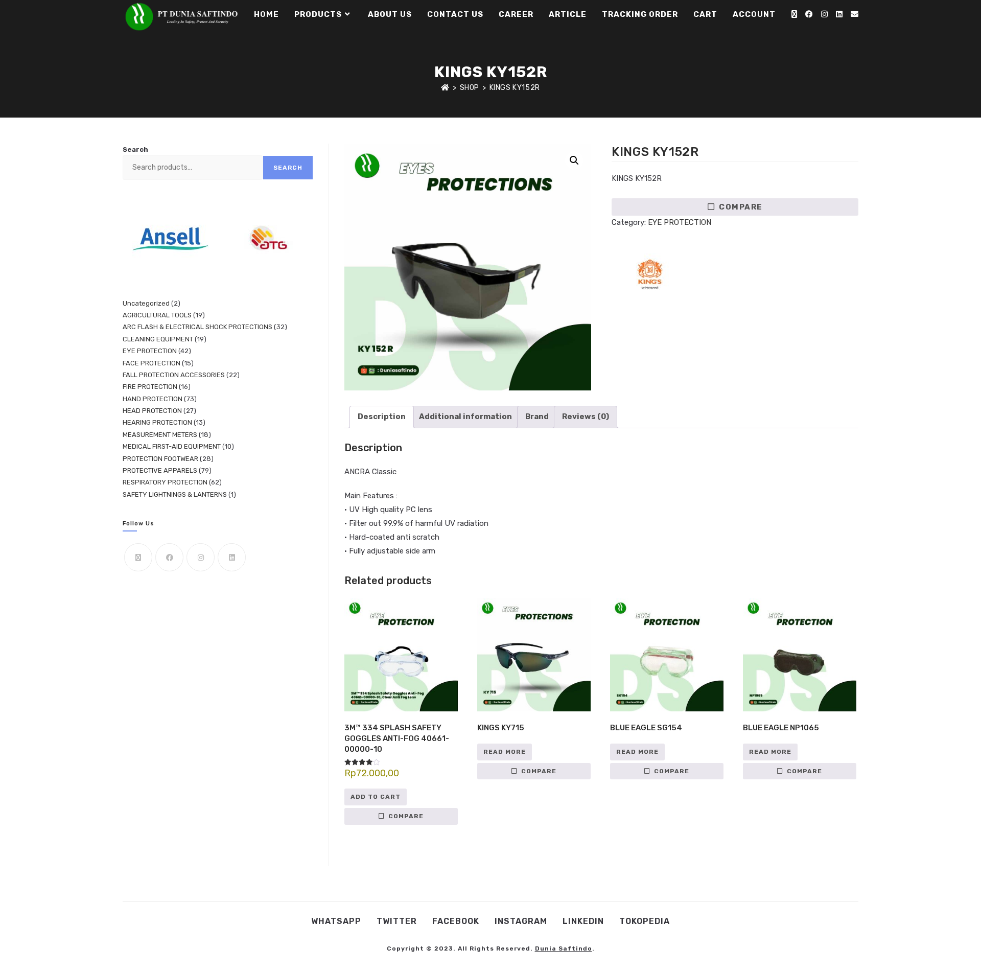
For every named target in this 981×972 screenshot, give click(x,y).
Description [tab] (382, 416)
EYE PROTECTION (679, 222)
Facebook (455, 921)
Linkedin (583, 921)
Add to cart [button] (376, 796)
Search (135, 149)
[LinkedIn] (232, 557)
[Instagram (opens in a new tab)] (824, 14)
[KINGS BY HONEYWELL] (650, 275)
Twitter (397, 921)
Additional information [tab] (465, 416)
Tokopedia (644, 921)
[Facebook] (169, 557)
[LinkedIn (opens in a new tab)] (839, 14)
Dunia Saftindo (563, 948)
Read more (504, 751)
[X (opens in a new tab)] (794, 14)
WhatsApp (336, 921)
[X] (138, 557)
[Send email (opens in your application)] (854, 14)
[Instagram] (200, 557)
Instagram (521, 921)
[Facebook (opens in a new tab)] (809, 14)
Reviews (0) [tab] (585, 416)
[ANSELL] (170, 238)
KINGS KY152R (514, 87)
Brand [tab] (537, 416)
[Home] (445, 87)
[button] (574, 160)
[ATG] (266, 238)
